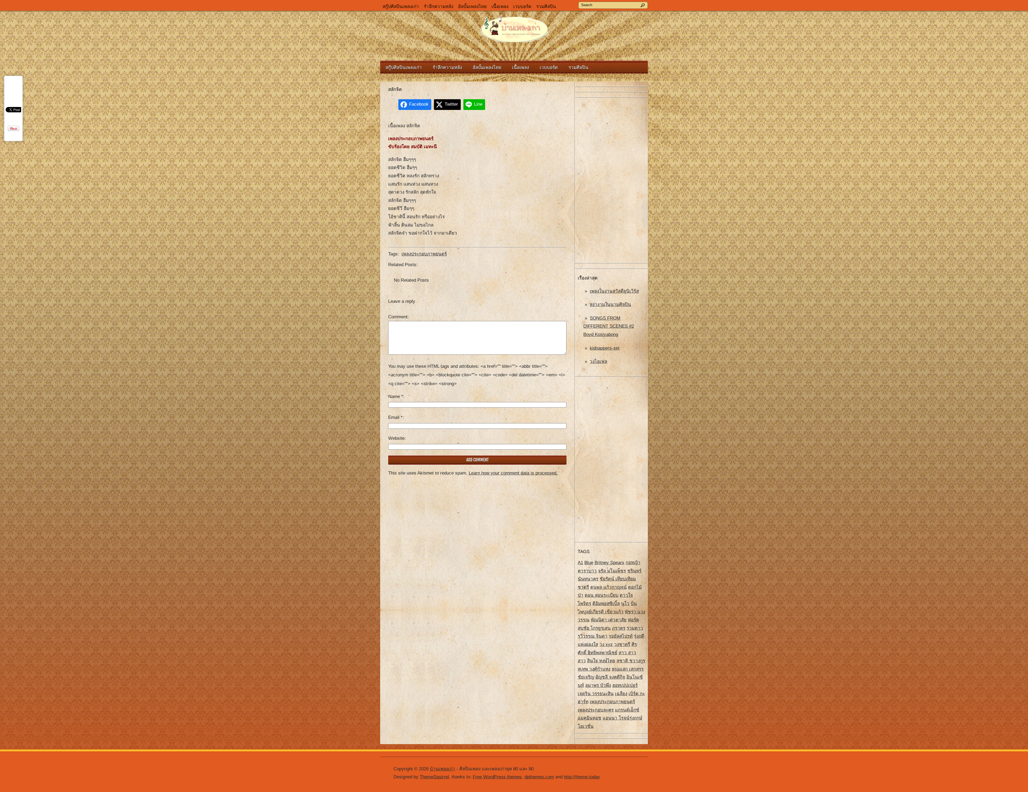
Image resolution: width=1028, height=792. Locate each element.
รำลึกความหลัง (438, 6)
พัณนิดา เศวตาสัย (608, 619)
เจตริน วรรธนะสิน (596, 693)
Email (395, 417)
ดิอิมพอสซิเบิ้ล (606, 603)
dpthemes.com (539, 776)
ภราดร (618, 628)
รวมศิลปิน (546, 6)
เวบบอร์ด (522, 6)
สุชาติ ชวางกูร (631, 660)
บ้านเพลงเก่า (442, 768)
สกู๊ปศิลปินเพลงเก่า (401, 6)
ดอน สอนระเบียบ (601, 595)
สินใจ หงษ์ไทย (601, 660)
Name (395, 396)
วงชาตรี (622, 644)
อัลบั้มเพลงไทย (472, 6)
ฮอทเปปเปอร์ (625, 685)
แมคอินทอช (589, 718)
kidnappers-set (604, 348)
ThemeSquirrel (434, 776)
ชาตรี (583, 587)
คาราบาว (587, 570)
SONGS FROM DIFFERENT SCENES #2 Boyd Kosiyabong (608, 326)
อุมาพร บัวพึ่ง (598, 685)
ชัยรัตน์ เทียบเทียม (618, 578)
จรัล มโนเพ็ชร (612, 570)
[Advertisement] (611, 180)
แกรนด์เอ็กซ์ (627, 710)
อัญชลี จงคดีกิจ (610, 677)
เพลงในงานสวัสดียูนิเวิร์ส (614, 291)
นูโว (625, 603)
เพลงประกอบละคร (596, 710)
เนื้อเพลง (500, 6)
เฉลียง (621, 693)
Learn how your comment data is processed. (513, 473)
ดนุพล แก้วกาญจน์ (608, 587)
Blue (588, 562)
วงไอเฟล (598, 361)
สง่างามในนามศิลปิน (610, 304)
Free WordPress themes (497, 776)
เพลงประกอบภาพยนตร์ (612, 701)
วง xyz (606, 644)
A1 (580, 562)
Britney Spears (609, 562)
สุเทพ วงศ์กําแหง (594, 669)
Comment (397, 316)
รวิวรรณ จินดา (592, 636)
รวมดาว (635, 628)
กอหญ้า (633, 562)
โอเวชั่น (586, 726)
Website (396, 438)
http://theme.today (582, 776)
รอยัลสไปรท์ (621, 636)
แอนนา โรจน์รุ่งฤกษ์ (622, 718)
